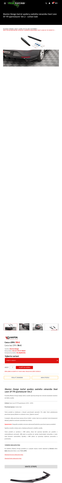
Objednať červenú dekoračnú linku (14, 454)
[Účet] (49, 3)
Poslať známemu (17, 377)
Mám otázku (45, 377)
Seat (17, 29)
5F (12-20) (26, 29)
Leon (21, 29)
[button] (58, 326)
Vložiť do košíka (24, 367)
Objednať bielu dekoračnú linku (13, 458)
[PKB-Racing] (16, 4)
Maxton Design (14, 349)
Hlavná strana (9, 29)
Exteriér (34, 29)
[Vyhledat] (46, 3)
